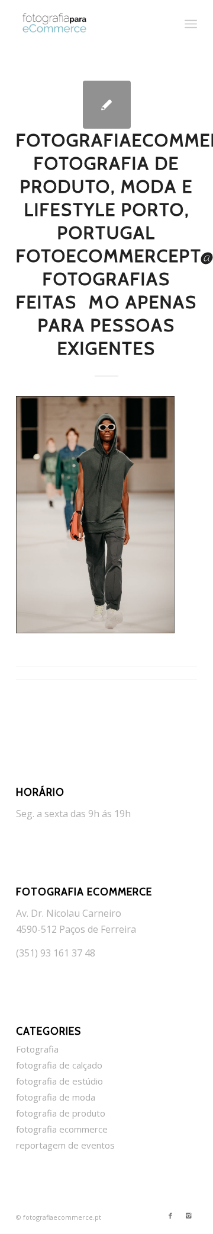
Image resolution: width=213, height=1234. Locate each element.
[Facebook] (170, 1216)
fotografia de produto (60, 1113)
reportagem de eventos (65, 1145)
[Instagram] (188, 1216)
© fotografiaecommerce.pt (58, 1217)
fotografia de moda (55, 1097)
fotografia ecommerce (62, 1129)
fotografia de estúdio (59, 1081)
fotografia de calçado (59, 1065)
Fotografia (37, 1049)
